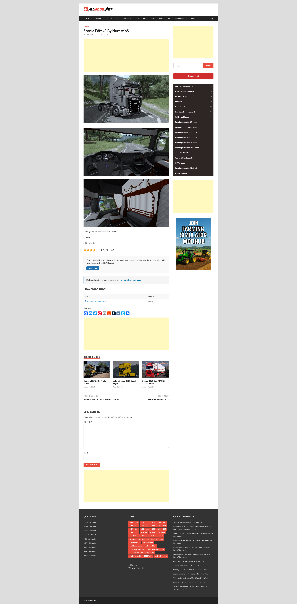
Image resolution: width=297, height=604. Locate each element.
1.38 (147, 522)
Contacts (98, 19)
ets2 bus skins (135, 542)
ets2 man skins (149, 546)
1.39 (153, 522)
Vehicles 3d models (136, 568)
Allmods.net (92, 600)
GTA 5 (169, 19)
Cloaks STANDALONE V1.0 (196, 578)
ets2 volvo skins (161, 556)
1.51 (142, 529)
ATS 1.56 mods (90, 543)
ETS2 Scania (134, 553)
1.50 (136, 529)
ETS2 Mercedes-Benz (138, 549)
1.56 (131, 532)
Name (86, 453)
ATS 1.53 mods (90, 555)
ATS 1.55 (142, 539)
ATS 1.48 (162, 532)
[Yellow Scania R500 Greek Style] (126, 378)
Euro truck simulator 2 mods (129, 280)
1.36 (136, 522)
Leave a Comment (101, 35)
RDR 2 (193, 19)
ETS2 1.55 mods (90, 530)
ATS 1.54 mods (90, 551)
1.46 (153, 526)
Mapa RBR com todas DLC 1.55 (194, 522)
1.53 (153, 529)
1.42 (131, 526)
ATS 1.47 (153, 532)
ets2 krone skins (136, 546)
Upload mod (193, 76)
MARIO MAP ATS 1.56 (198, 569)
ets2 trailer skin (136, 556)
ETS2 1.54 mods (90, 535)
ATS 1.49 (133, 536)
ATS (117, 19)
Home (88, 19)
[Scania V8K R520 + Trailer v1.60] (97, 378)
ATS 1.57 (159, 539)
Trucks (86, 27)
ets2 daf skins (148, 542)
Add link (93, 268)
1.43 (136, 526)
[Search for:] (193, 65)
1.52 (147, 529)
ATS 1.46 (144, 532)
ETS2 (109, 19)
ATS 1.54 (133, 539)
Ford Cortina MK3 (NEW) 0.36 (192, 561)
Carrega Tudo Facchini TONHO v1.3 (193, 574)
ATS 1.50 (142, 536)
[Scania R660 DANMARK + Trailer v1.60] (155, 378)
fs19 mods (132, 565)
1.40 (159, 522)
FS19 (153, 19)
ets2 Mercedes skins (156, 549)
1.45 (147, 526)
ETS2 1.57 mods (90, 522)
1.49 (131, 529)
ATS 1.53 (159, 536)
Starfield (127, 19)
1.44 (142, 526)
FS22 (145, 19)
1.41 (164, 522)
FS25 (137, 19)
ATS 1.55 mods (90, 547)
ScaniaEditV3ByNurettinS (97, 301)
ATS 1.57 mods (90, 539)
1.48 (164, 526)
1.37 (142, 522)
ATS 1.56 (150, 539)
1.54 (159, 529)
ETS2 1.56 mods (90, 526)
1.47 (159, 526)
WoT (161, 19)
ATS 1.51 (150, 536)
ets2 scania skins (147, 553)
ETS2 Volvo (148, 556)
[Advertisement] (126, 55)
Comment (89, 422)
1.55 (164, 529)
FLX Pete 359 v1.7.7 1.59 (195, 582)
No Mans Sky (181, 19)
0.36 (131, 522)
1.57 (136, 532)
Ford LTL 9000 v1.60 (192, 565)
